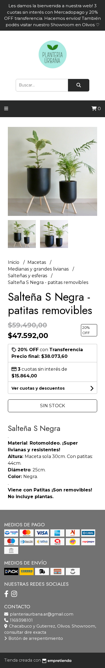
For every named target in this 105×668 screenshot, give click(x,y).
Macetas (37, 262)
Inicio (14, 262)
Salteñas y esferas (28, 275)
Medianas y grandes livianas (39, 269)
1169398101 (21, 620)
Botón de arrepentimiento (35, 638)
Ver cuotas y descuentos (38, 388)
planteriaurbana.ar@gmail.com (41, 614)
